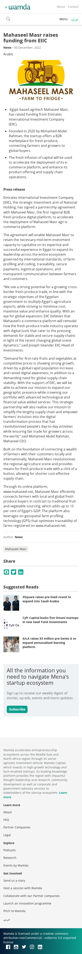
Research (9, 858)
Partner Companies (16, 827)
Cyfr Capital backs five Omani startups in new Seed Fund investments (50, 620)
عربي (75, 19)
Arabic (8, 54)
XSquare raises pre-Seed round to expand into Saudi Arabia (46, 599)
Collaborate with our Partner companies (31, 896)
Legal (7, 835)
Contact (73, 7)
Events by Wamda (15, 865)
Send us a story (14, 880)
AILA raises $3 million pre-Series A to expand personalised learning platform (49, 642)
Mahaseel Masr (16, 549)
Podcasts (9, 850)
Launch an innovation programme (27, 903)
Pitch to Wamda (14, 911)
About (61, 7)
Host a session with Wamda (22, 888)
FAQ (6, 820)
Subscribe (17, 709)
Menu (64, 19)
